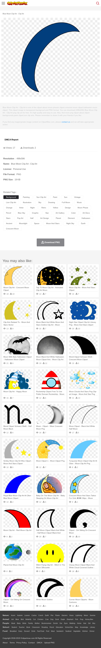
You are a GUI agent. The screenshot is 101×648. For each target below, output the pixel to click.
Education (59, 627)
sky (39, 202)
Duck (57, 619)
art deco (86, 213)
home (79, 623)
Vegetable (76, 631)
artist (21, 208)
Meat (53, 631)
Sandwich (60, 631)
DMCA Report (11, 140)
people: (6, 623)
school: (6, 627)
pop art (20, 218)
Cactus (34, 615)
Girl (89, 623)
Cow (47, 619)
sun (65, 197)
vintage (77, 197)
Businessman (46, 623)
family (30, 623)
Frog (81, 619)
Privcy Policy (21, 643)
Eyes (66, 623)
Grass (71, 615)
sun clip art (41, 197)
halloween (86, 218)
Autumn (20, 615)
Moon (86, 615)
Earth (47, 615)
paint (55, 197)
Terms (12, 643)
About (5, 643)
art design (44, 218)
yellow (55, 208)
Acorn (13, 615)
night (32, 208)
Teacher (22, 627)
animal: (6, 619)
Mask (13, 623)
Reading (45, 627)
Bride (24, 623)
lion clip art (11, 202)
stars (8, 218)
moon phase (83, 208)
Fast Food (40, 631)
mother (37, 623)
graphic (35, 213)
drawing (51, 202)
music (79, 202)
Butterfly (28, 619)
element (71, 218)
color (73, 213)
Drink (33, 631)
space (36, 223)
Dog (51, 619)
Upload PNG (49, 643)
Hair (84, 623)
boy (93, 623)
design (68, 208)
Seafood (68, 631)
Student (14, 627)
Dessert (27, 631)
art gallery (60, 213)
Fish (76, 619)
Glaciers (64, 615)
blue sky (21, 213)
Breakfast (13, 631)
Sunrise (92, 615)
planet (58, 218)
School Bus (69, 627)
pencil (8, 213)
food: (5, 631)
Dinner (92, 631)
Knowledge (84, 627)
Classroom (36, 627)
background (11, 197)
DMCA (39, 643)
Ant (12, 619)
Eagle (63, 619)
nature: (6, 615)
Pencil (52, 627)
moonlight (23, 223)
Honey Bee (89, 619)
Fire (52, 615)
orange (9, 208)
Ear (61, 623)
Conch (40, 615)
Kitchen (85, 631)
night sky (70, 223)
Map (76, 627)
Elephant (70, 619)
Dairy (20, 631)
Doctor (55, 623)
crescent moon (12, 229)
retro (43, 208)
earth (83, 223)
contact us (66, 122)
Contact (31, 643)
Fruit (47, 631)
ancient (9, 223)
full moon (66, 202)
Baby (19, 623)
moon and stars (52, 223)
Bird (22, 619)
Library (92, 627)
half (31, 218)
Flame (57, 615)
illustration (27, 202)
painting (26, 197)
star (47, 213)
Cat (34, 619)
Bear (17, 619)
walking (72, 623)
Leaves (27, 615)
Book (28, 627)
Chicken (40, 619)
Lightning (78, 615)
